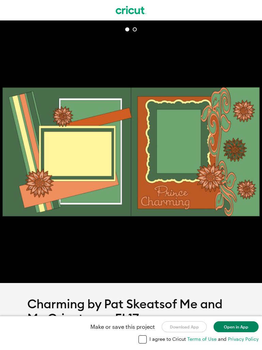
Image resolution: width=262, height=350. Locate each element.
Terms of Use (202, 339)
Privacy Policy (243, 339)
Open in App (236, 326)
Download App (184, 326)
